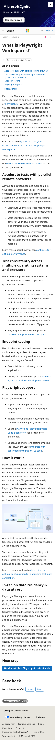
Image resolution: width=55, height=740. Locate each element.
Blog (40, 724)
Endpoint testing (12, 80)
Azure (14, 37)
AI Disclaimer (8, 724)
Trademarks (7, 736)
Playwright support (14, 84)
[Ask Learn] (45, 37)
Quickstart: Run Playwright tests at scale (27, 668)
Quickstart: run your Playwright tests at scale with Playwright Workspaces (23, 145)
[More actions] (50, 37)
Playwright (10, 103)
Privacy (19, 728)
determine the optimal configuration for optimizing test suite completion (27, 573)
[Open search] (42, 30)
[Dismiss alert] (50, 4)
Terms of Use (37, 732)
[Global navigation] (3, 30)
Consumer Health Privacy (14, 732)
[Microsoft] (27, 30)
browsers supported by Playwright (26, 334)
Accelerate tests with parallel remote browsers (27, 70)
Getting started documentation (23, 163)
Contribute (7, 728)
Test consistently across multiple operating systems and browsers (25, 75)
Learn (5, 37)
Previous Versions (26, 724)
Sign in (49, 30)
